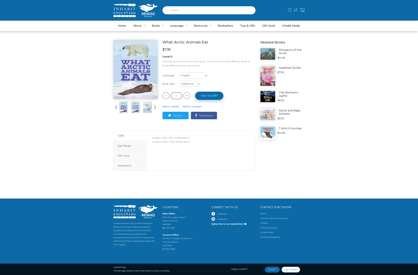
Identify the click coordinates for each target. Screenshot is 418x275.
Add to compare (192, 106)
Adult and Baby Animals (290, 112)
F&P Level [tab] (123, 155)
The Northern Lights (288, 94)
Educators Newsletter (270, 237)
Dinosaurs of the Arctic (290, 51)
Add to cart (209, 95)
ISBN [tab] (121, 135)
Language (168, 75)
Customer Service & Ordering (273, 218)
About (263, 213)
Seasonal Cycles (290, 67)
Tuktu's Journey (290, 128)
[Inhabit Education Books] (135, 9)
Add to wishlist (170, 106)
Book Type (168, 83)
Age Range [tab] (124, 145)
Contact (264, 223)
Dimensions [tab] (124, 165)
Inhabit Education (269, 227)
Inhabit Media (266, 232)
